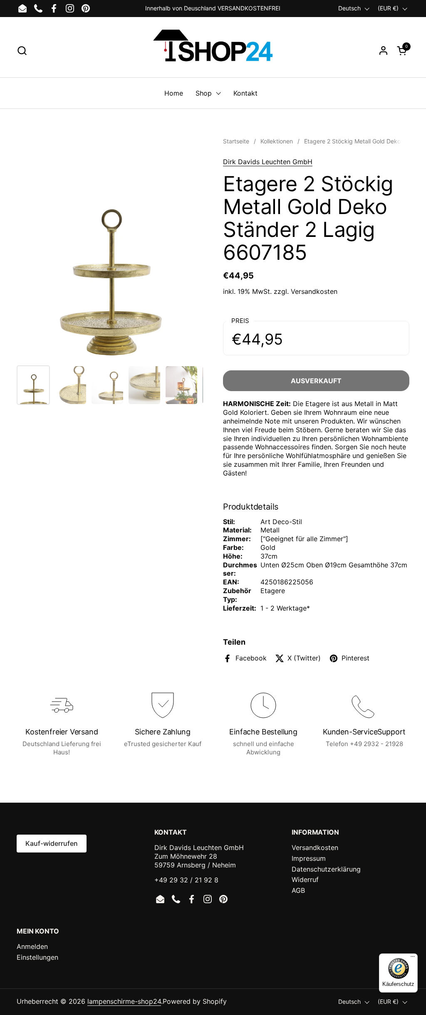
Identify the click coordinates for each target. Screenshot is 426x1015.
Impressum (309, 858)
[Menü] (413, 958)
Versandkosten (314, 291)
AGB (298, 890)
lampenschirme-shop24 (124, 1001)
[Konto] (383, 50)
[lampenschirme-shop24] (212, 50)
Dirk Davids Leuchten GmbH (267, 162)
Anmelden (32, 946)
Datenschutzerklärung (326, 869)
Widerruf (305, 879)
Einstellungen (37, 957)
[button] (22, 50)
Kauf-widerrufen (51, 843)
